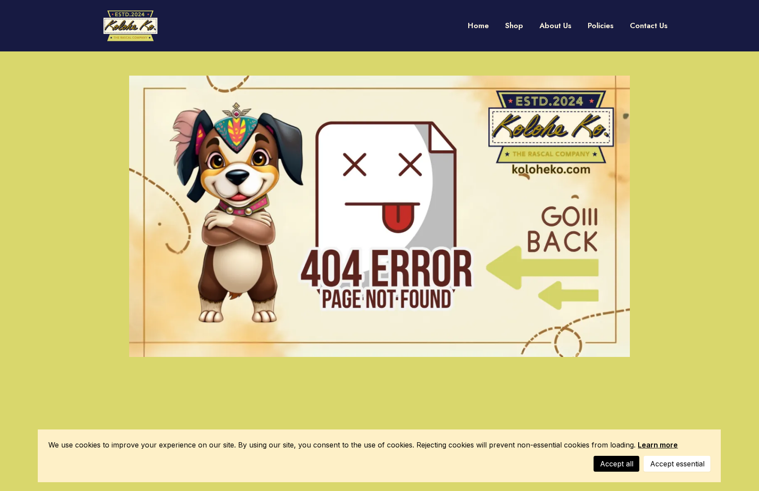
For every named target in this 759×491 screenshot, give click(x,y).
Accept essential (677, 463)
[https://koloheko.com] (130, 25)
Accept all (616, 463)
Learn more (658, 444)
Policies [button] (601, 25)
